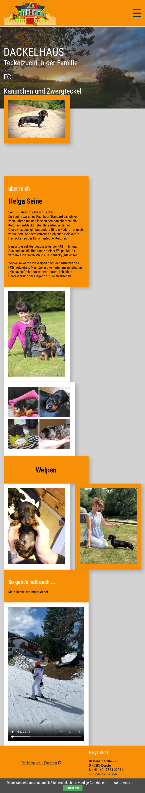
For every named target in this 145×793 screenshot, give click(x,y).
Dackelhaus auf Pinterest (40, 763)
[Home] (30, 24)
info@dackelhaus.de (103, 774)
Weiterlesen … (123, 783)
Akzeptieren (72, 787)
